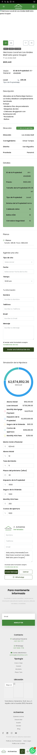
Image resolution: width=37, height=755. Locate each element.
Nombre (6, 295)
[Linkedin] (7, 733)
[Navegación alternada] (34, 1)
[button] (32, 750)
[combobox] (18, 262)
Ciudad (11, 49)
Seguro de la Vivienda (12, 489)
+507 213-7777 (18, 641)
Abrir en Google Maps (26, 128)
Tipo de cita (8, 257)
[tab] (5, 42)
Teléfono (7, 304)
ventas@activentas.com (18, 655)
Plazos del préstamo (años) (15, 470)
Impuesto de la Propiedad (14, 480)
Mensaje (6, 323)
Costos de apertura (11, 509)
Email (5, 314)
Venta (6, 49)
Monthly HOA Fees (10, 499)
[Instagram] (12, 733)
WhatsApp (19, 577)
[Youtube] (16, 733)
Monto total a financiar (13, 442)
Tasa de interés (9, 461)
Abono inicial (8, 451)
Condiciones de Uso (10, 345)
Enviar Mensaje (11, 572)
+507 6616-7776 (18, 648)
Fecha (5, 267)
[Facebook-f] (3, 733)
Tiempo (6, 277)
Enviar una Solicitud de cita (18, 349)
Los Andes (18, 49)
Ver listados (18, 529)
